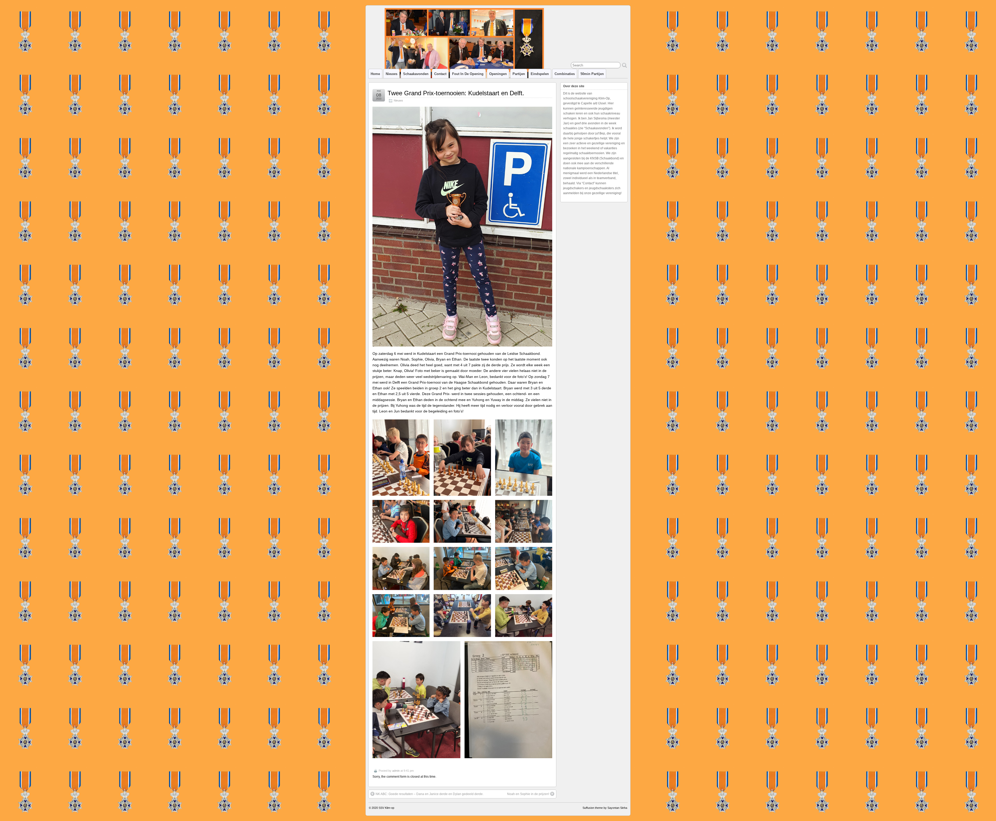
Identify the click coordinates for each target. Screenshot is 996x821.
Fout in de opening (467, 74)
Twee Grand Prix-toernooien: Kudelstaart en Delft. (456, 93)
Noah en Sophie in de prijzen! (528, 794)
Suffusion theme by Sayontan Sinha (605, 807)
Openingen (498, 74)
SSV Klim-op (386, 807)
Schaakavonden (415, 74)
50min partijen (592, 74)
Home (375, 74)
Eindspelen (540, 74)
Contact (440, 74)
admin (396, 770)
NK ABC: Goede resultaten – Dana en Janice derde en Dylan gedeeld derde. (429, 794)
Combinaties (565, 74)
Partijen (519, 74)
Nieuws (391, 74)
